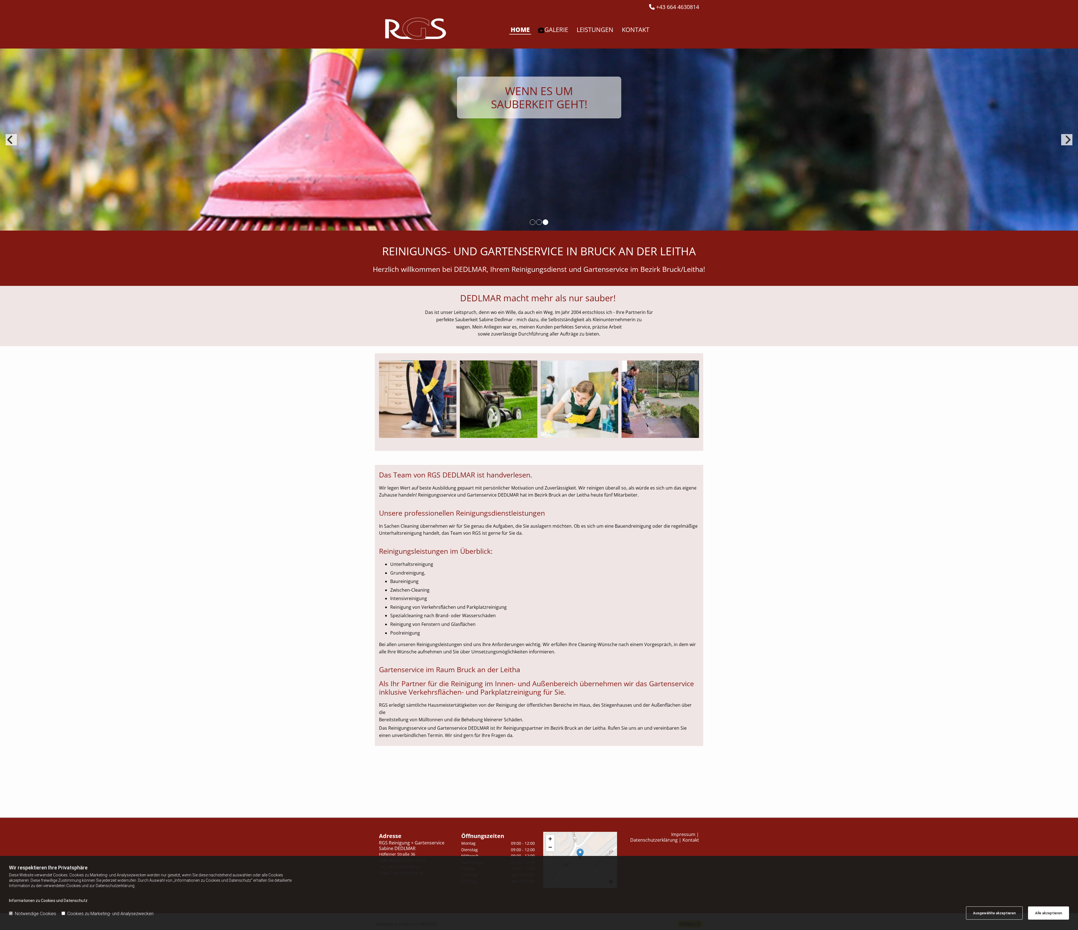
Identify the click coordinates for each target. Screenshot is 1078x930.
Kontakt (635, 29)
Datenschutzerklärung (654, 840)
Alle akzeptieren (1048, 913)
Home (520, 29)
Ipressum (683, 834)
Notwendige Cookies (35, 913)
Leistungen (595, 29)
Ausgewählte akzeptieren (994, 913)
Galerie (556, 29)
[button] (580, 854)
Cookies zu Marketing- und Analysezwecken (110, 913)
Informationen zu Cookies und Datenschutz (48, 900)
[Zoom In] (550, 839)
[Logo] (416, 30)
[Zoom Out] (550, 847)
